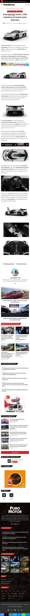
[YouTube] (15, 524)
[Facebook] (11, 524)
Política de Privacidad (5, 583)
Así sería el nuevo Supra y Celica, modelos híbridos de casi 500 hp (18, 433)
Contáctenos (3, 579)
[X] (13, 524)
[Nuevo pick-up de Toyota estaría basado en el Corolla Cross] (5, 440)
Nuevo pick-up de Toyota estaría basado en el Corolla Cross (18, 439)
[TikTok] (18, 524)
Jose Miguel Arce (8, 23)
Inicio (8, 8)
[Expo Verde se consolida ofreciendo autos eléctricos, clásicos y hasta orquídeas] (5, 427)
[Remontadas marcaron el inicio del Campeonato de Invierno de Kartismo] (15, 570)
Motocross (4, 595)
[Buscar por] (28, 5)
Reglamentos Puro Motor (6, 581)
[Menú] (1, 5)
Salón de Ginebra (22, 264)
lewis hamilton (14, 593)
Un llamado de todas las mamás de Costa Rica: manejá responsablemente (22, 337)
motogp (9, 595)
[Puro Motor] (9, 5)
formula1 (3, 593)
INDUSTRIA (13, 8)
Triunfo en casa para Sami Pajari (10, 1)
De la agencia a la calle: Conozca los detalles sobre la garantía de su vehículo (7, 337)
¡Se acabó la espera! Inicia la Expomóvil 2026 (17, 420)
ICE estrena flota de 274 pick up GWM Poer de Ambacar (22, 354)
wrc (13, 598)
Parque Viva (15, 595)
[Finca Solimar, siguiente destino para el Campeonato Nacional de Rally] (24, 570)
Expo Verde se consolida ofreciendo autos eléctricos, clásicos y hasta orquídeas (19, 427)
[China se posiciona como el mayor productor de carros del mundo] (5, 446)
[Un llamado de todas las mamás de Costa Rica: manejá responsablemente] (22, 330)
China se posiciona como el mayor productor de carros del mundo (18, 445)
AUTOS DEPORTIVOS (20, 8)
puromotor (21, 595)
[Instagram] (17, 524)
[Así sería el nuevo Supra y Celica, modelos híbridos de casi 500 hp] (5, 434)
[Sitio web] (15, 283)
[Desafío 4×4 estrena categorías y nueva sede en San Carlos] (24, 558)
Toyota (9, 598)
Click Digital (19, 606)
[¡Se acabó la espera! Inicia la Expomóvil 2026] (5, 421)
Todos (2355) (15, 452)
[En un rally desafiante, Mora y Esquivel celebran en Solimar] (24, 564)
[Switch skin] (26, 5)
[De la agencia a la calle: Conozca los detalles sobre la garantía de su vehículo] (7, 330)
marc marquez (21, 593)
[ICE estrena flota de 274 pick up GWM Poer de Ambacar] (22, 347)
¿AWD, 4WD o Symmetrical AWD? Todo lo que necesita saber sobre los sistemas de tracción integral (7, 355)
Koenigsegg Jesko (9, 264)
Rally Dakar (4, 598)
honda (8, 593)
